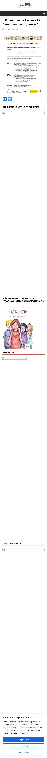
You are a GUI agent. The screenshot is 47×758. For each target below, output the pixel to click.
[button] (43, 13)
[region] (23, 735)
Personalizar (23, 746)
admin (19, 29)
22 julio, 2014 (9, 29)
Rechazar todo (23, 753)
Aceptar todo (23, 739)
